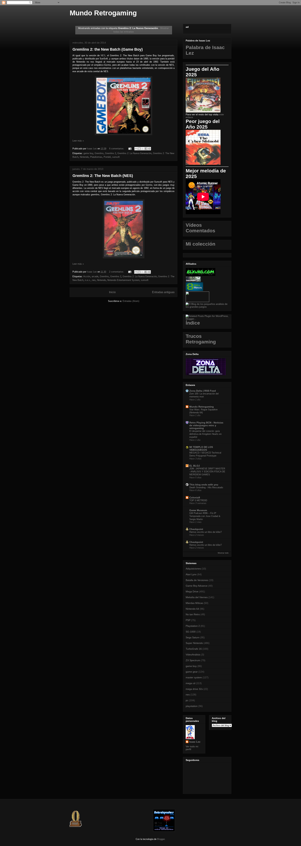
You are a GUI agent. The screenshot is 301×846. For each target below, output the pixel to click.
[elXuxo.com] (200, 275)
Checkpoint (196, 529)
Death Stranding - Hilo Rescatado (206, 487)
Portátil (107, 157)
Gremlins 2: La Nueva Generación (134, 153)
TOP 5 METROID (198, 500)
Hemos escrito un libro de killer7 (205, 532)
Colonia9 (194, 497)
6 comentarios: (117, 148)
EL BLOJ (194, 465)
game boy (88, 153)
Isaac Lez (194, 741)
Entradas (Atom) (131, 301)
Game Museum (198, 510)
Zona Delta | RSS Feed (202, 390)
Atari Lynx (191, 574)
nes (94, 280)
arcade (95, 276)
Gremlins (99, 153)
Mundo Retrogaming (103, 13)
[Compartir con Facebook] (146, 148)
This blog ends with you (203, 484)
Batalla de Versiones (197, 580)
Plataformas (96, 157)
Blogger (161, 839)
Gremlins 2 (110, 153)
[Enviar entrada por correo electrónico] (129, 148)
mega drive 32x (194, 689)
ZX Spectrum (193, 660)
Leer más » (78, 140)
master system (194, 677)
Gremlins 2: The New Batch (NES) (102, 175)
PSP (188, 620)
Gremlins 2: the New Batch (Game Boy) (107, 49)
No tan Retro (193, 614)
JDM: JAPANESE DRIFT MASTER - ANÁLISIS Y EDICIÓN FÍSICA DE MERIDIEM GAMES (207, 471)
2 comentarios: (117, 271)
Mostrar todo (223, 553)
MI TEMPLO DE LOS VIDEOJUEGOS (201, 448)
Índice (193, 323)
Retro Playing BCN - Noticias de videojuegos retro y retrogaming (206, 425)
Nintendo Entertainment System (123, 280)
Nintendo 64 (192, 608)
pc (187, 700)
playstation (192, 706)
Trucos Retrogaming (201, 338)
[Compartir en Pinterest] (149, 148)
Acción (86, 276)
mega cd (190, 683)
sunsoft (116, 157)
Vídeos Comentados (200, 227)
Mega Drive (192, 591)
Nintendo (84, 157)
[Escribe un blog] (139, 148)
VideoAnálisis (193, 654)
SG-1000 (191, 631)
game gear (192, 671)
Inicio (112, 292)
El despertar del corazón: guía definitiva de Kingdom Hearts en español (205, 434)
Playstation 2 (193, 625)
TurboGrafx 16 (194, 648)
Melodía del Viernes (197, 597)
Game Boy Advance (196, 585)
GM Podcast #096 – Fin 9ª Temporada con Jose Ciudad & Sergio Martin (204, 516)
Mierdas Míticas (194, 603)
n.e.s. (88, 280)
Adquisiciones (193, 568)
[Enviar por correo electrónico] (136, 148)
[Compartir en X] (142, 148)
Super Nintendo (194, 643)
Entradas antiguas (163, 292)
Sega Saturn (192, 637)
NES (103, 55)
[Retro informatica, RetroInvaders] (164, 830)
